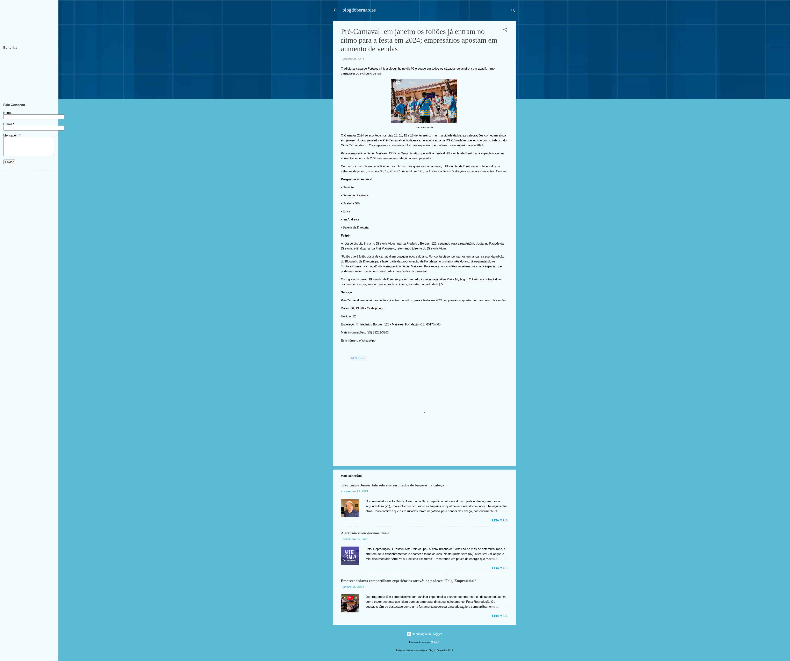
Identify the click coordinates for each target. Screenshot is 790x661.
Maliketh (435, 642)
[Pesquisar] (513, 11)
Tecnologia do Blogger (427, 634)
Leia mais (500, 520)
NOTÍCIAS (358, 358)
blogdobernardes (359, 10)
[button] (505, 30)
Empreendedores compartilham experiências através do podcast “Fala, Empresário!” (408, 581)
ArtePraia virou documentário (365, 533)
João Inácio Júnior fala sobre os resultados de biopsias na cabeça (392, 485)
